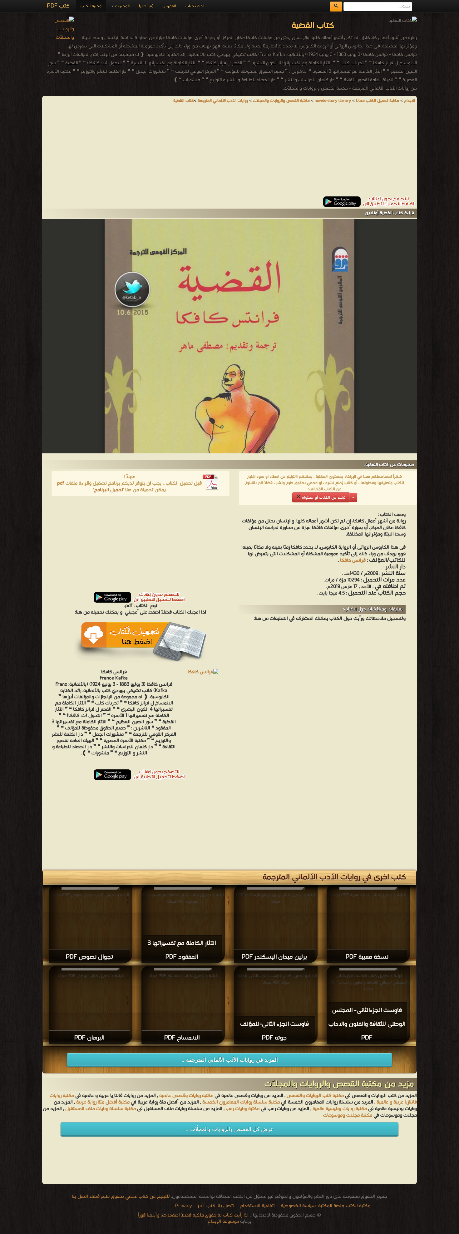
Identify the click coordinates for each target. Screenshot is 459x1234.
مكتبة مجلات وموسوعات (347, 1115)
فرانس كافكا (353, 560)
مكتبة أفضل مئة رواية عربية (103, 1102)
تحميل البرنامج (108, 490)
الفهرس (169, 6)
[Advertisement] (229, 152)
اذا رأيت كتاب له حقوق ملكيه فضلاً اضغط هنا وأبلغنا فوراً (193, 1215)
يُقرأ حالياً (146, 6)
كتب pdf (206, 1206)
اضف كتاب (194, 6)
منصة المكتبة (331, 1206)
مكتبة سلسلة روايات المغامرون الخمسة (241, 1102)
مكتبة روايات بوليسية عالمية (340, 1108)
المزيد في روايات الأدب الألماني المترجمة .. (229, 1060)
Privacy (183, 1206)
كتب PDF (58, 6)
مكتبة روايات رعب (242, 1108)
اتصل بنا (225, 1206)
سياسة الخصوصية (298, 1206)
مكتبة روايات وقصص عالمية (185, 1095)
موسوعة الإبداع (223, 1221)
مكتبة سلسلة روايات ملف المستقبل (100, 1108)
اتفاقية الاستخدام (257, 1206)
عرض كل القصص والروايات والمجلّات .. (229, 1129)
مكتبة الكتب (91, 6)
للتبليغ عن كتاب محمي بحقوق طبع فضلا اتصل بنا (121, 1196)
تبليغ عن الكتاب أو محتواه (323, 497)
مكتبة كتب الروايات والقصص (315, 1095)
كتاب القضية (183, 100)
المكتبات (122, 6)
